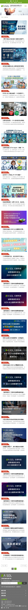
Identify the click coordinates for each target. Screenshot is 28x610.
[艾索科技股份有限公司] (11, 6)
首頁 (2, 17)
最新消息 (6, 17)
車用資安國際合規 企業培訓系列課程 (13, 66)
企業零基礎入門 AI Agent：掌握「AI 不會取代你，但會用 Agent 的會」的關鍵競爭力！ (14, 148)
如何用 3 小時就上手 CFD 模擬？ (12, 175)
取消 (24, 583)
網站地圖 (20, 2)
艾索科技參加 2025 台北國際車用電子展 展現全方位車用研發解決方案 (13, 229)
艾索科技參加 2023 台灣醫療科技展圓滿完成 (13, 365)
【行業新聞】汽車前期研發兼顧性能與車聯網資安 (14, 555)
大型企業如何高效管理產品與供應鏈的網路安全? (14, 419)
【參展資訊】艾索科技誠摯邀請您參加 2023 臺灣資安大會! (14, 474)
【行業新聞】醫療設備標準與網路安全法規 (14, 528)
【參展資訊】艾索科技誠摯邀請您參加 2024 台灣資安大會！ (14, 283)
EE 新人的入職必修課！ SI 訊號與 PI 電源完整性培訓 (14, 93)
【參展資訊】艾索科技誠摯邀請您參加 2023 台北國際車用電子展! (14, 501)
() (23, 606)
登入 (7, 2)
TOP (26, 548)
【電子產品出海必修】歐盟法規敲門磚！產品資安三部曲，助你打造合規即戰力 (14, 39)
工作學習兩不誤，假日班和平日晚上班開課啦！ (14, 256)
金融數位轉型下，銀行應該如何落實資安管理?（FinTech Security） (14, 447)
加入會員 (11, 2)
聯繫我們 (15, 2)
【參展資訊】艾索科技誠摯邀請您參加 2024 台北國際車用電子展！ (14, 311)
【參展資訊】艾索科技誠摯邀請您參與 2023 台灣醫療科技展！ (14, 392)
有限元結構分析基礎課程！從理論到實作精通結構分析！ (14, 338)
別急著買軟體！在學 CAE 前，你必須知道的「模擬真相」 (14, 202)
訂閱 (20, 583)
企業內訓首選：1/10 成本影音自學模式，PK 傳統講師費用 (13, 120)
